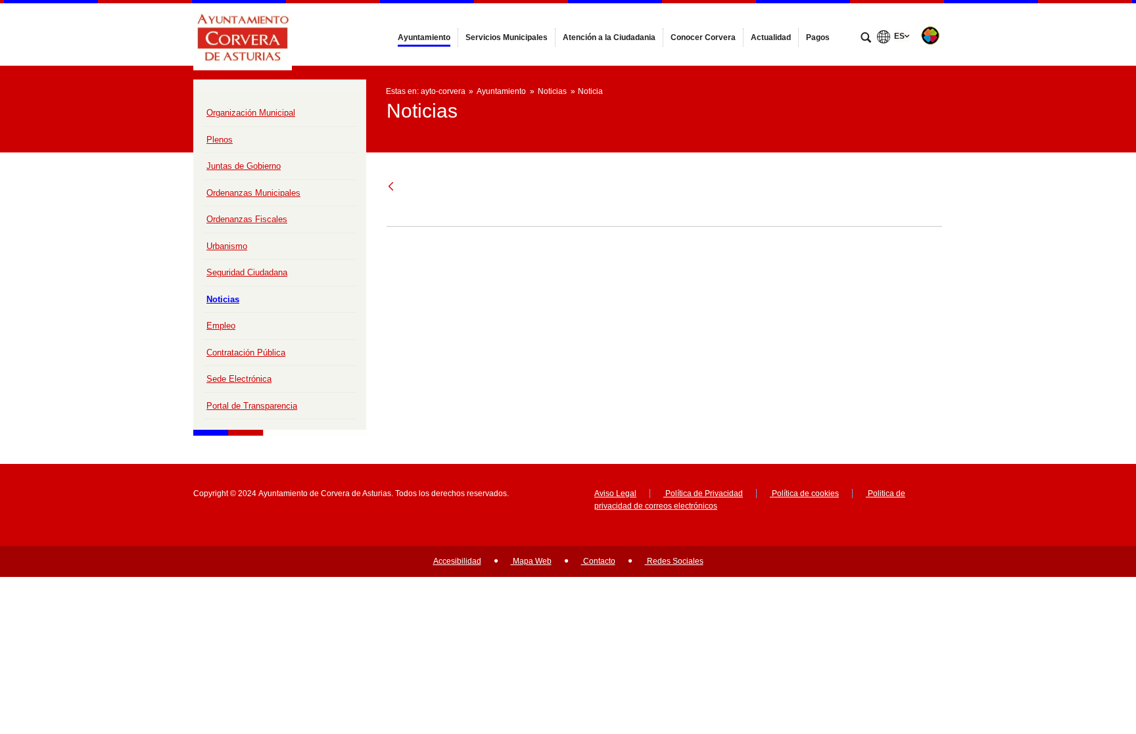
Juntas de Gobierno (243, 166)
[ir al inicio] (1083, 655)
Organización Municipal (250, 113)
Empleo (220, 326)
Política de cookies (804, 493)
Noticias (222, 299)
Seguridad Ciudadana (246, 272)
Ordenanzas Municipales (253, 193)
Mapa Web (531, 561)
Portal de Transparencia (251, 406)
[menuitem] (424, 37)
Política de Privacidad (703, 493)
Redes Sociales (674, 561)
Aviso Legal (615, 493)
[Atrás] (392, 186)
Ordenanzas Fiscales (246, 219)
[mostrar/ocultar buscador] (866, 38)
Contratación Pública (245, 352)
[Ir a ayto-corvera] (242, 34)
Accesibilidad (457, 561)
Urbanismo (226, 246)
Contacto (598, 561)
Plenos (219, 140)
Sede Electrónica (239, 379)
